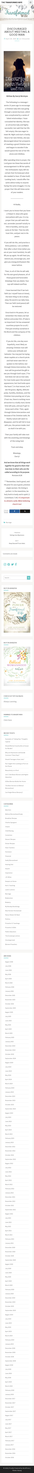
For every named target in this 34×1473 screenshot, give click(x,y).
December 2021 (10, 1197)
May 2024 (8, 1075)
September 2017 (10, 1411)
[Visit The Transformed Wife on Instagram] (5, 565)
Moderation (9, 898)
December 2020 (10, 1247)
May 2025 (8, 1025)
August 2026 (9, 962)
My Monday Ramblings (12, 906)
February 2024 (9, 1088)
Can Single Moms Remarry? (14, 792)
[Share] (14, 511)
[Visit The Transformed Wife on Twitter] (12, 565)
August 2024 (9, 1062)
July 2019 (8, 1319)
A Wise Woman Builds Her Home (15, 781)
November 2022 (10, 1151)
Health (7, 869)
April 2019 (8, 1331)
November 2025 (10, 1000)
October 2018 (9, 1357)
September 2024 (10, 1058)
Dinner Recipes (10, 843)
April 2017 (8, 1432)
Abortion (8, 810)
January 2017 (9, 1445)
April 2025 (8, 1029)
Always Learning (10, 701)
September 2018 (10, 1361)
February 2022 (9, 1189)
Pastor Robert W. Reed (12, 915)
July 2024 (8, 1067)
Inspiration (8, 873)
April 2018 (8, 1382)
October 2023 (9, 1105)
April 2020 (8, 1281)
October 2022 (9, 1155)
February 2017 (9, 1441)
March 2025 (8, 1033)
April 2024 (8, 1079)
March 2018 (8, 1386)
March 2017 (8, 1436)
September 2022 (10, 1159)
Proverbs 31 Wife (10, 927)
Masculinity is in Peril (12, 770)
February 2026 (9, 987)
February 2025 (9, 1037)
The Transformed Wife (11, 2)
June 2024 (8, 1071)
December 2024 (10, 1046)
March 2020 (8, 1285)
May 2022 (8, 1176)
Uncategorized (10, 940)
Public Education (10, 932)
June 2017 (8, 1424)
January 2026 (9, 991)
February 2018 (9, 1390)
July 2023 (8, 1117)
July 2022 (8, 1168)
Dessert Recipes (10, 839)
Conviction (8, 835)
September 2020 (10, 1260)
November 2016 (10, 1453)
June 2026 (8, 970)
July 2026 (8, 966)
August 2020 (9, 1264)
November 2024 (10, 1050)
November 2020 (10, 1252)
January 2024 (9, 1092)
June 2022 (8, 1172)
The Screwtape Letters (12, 936)
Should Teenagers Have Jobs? (14, 759)
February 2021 (9, 1239)
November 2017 (10, 1403)
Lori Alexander (24, 39)
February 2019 (9, 1340)
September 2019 (10, 1310)
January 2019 (9, 1344)
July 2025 (8, 1016)
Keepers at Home (10, 881)
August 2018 (9, 1365)
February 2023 (9, 1138)
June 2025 (8, 1021)
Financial (8, 856)
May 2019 (8, 1327)
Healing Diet (9, 864)
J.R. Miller (8, 877)
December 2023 (10, 1096)
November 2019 (10, 1302)
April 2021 (8, 1231)
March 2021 (8, 1235)
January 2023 (9, 1142)
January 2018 (9, 1394)
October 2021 (9, 1205)
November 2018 (10, 1352)
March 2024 (8, 1084)
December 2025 (10, 995)
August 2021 (9, 1214)
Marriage (9, 522)
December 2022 (10, 1147)
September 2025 (10, 1008)
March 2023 (8, 1134)
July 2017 (8, 1420)
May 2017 (8, 1428)
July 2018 (8, 1369)
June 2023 (8, 1121)
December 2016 (10, 1449)
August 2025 (9, 1012)
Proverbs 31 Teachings (12, 923)
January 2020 (9, 1294)
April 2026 (8, 979)
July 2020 (8, 1268)
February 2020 (9, 1289)
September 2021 (10, 1210)
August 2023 (9, 1113)
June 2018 (8, 1373)
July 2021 (8, 1218)
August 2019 (9, 1315)
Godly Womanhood (11, 860)
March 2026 (8, 983)
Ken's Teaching (10, 885)
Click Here (8, 720)
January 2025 (9, 1041)
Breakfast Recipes (11, 818)
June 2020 (8, 1273)
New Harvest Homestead (13, 911)
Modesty (8, 902)
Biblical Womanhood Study (14, 814)
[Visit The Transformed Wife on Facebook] (16, 565)
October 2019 (9, 1306)
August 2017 (9, 1415)
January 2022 (9, 1193)
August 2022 (9, 1163)
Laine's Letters (10, 890)
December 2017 (10, 1399)
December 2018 (10, 1348)
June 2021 (8, 1222)
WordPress (26, 1468)
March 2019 (8, 1336)
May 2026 (8, 974)
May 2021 (8, 1226)
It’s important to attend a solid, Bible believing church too (17, 500)
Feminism (8, 852)
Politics (7, 919)
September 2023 (10, 1109)
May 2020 (8, 1277)
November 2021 (10, 1201)
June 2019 (8, 1323)
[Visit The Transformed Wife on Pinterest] (8, 565)
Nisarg (19, 1470)
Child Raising (9, 831)
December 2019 (10, 1298)
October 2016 (9, 1457)
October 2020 (9, 1256)
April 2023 (8, 1130)
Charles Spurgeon (11, 822)
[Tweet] (25, 511)
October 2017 (9, 1407)
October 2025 (9, 1004)
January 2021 (9, 1243)
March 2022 (8, 1184)
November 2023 (10, 1100)
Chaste (7, 827)
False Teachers (10, 848)
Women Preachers (11, 944)
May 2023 (8, 1126)
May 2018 (8, 1378)
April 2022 (8, 1180)
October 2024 (9, 1054)
